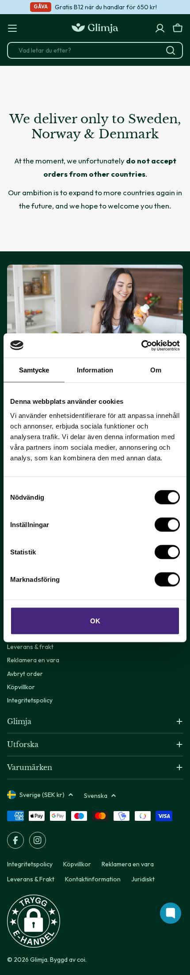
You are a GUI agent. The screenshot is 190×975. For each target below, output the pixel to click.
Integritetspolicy (30, 864)
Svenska (95, 796)
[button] (33, 921)
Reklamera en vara (128, 864)
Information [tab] (95, 370)
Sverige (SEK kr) (42, 795)
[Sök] (170, 50)
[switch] (167, 524)
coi (81, 960)
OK (95, 620)
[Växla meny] (12, 28)
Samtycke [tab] (34, 370)
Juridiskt (143, 879)
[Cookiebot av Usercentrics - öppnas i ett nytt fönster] (141, 345)
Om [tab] (155, 370)
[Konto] (160, 28)
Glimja (38, 960)
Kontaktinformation (93, 879)
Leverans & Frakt (30, 879)
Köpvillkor (77, 864)
